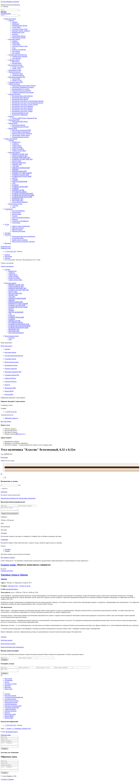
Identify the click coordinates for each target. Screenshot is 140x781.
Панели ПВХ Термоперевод (21, 132)
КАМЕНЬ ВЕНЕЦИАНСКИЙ (22, 197)
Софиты (15, 22)
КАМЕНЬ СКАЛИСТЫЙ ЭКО (22, 159)
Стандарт (15, 205)
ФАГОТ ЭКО (16, 161)
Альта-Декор (16, 27)
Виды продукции (10, 19)
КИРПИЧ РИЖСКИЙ (19, 171)
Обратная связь (6, 735)
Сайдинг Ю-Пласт (14, 94)
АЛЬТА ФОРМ (17, 147)
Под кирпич (16, 53)
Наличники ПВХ (14, 120)
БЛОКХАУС (16, 142)
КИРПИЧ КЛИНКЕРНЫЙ (21, 168)
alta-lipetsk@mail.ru (12, 732)
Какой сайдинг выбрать (20, 240)
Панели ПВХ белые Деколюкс (22, 133)
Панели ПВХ (12, 128)
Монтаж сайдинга (18, 228)
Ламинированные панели (20, 137)
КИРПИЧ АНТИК (18, 190)
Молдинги (15, 61)
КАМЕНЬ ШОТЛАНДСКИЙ (21, 176)
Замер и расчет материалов (21, 226)
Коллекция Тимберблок (20, 115)
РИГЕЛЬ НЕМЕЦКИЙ (19, 181)
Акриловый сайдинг (19, 36)
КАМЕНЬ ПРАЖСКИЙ (20, 186)
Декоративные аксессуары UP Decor (24, 85)
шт (20, 485)
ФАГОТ (14, 178)
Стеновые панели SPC (15, 82)
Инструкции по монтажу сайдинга (23, 241)
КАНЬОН (15, 185)
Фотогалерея (16, 212)
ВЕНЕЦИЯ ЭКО (17, 198)
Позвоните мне (6, 13)
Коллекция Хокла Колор (20, 99)
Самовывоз (4, 539)
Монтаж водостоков (18, 231)
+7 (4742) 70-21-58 (10, 411)
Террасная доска (17, 73)
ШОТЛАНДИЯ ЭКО (19, 162)
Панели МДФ (12, 123)
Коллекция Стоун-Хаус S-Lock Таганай (25, 104)
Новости (15, 219)
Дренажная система (14, 70)
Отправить (5, 660)
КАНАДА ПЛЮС (18, 149)
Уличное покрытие (14, 72)
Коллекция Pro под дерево (20, 89)
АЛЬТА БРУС (16, 145)
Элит (14, 207)
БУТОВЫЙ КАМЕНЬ (19, 192)
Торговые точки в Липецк (14, 575)
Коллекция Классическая (20, 127)
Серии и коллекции (11, 138)
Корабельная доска (18, 32)
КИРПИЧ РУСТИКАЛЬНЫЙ (22, 173)
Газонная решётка (18, 75)
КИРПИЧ (15, 169)
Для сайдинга (16, 58)
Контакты (8, 243)
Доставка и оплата (11, 684)
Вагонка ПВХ (16, 63)
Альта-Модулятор (18, 238)
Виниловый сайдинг (19, 37)
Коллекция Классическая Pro (21, 91)
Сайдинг (11, 20)
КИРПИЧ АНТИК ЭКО (20, 154)
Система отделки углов (19, 29)
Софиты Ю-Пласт (14, 84)
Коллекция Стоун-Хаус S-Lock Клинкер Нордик (28, 101)
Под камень (16, 51)
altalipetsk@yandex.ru (11, 418)
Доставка (8, 233)
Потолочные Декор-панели (21, 135)
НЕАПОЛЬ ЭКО (17, 200)
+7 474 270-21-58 (10, 251)
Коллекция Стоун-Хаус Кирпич (22, 108)
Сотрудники (16, 222)
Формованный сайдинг (19, 25)
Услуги (7, 224)
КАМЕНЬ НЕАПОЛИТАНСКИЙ (23, 195)
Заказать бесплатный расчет (10, 498)
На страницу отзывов (8, 557)
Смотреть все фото (7, 571)
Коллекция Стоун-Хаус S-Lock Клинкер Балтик (27, 103)
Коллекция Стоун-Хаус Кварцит (22, 106)
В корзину (4, 492)
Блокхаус (15, 34)
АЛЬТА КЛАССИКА (19, 150)
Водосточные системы (8, 643)
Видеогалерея (16, 214)
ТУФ (13, 183)
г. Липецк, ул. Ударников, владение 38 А (18, 728)
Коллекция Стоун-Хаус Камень (22, 109)
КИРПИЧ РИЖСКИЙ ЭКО (21, 157)
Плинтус (11, 116)
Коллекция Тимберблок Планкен (23, 87)
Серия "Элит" (16, 68)
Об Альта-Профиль (18, 210)
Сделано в (7, 779)
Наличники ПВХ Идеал (20, 121)
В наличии (4, 457)
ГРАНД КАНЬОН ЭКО (20, 156)
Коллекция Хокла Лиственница (22, 96)
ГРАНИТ (15, 180)
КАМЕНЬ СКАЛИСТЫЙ (20, 174)
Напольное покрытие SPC (16, 77)
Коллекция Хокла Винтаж (20, 97)
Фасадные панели (14, 39)
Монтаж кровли (17, 229)
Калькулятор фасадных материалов (23, 236)
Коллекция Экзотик (18, 125)
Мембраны (15, 24)
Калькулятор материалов (27, 498)
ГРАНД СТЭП (17, 80)
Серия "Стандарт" (18, 67)
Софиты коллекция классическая (23, 92)
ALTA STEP (16, 79)
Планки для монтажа (19, 49)
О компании (9, 209)
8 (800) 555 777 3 (19, 434)
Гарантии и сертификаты (20, 221)
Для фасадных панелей (19, 56)
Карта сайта (8, 689)
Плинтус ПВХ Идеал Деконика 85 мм (24, 118)
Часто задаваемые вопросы (21, 217)
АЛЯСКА (15, 144)
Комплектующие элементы (21, 31)
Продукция (8, 256)
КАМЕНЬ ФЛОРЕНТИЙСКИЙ (22, 193)
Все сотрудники (6, 421)
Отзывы (14, 216)
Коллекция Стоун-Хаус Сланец (22, 111)
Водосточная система (15, 65)
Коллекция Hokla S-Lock (20, 113)
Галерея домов (8, 565)
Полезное (8, 234)
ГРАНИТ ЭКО (17, 164)
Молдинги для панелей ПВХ (21, 130)
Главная (7, 254)
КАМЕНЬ (15, 188)
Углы (14, 48)
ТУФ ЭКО (15, 166)
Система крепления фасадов (17, 55)
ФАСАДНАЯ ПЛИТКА (20, 202)
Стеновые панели (14, 60)
